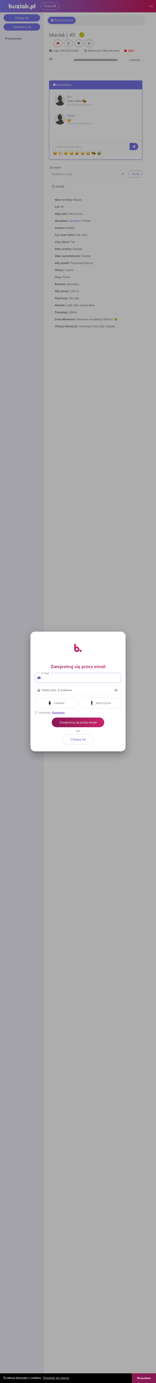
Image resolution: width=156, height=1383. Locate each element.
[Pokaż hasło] (115, 690)
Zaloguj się (78, 739)
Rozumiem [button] (144, 1378)
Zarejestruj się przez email (78, 722)
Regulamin (58, 712)
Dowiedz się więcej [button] (56, 1378)
